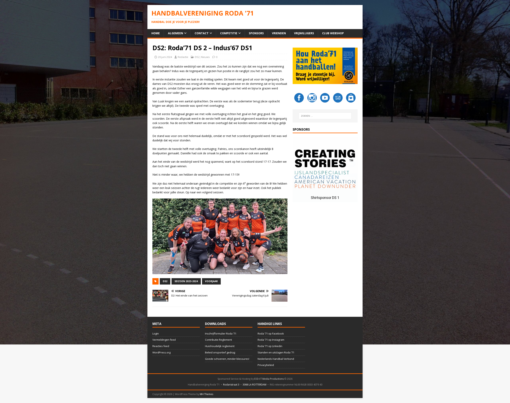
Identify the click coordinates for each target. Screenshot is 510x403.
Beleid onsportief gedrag (220, 352)
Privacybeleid (266, 365)
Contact (202, 33)
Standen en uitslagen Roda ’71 (276, 352)
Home (155, 33)
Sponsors (256, 33)
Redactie (183, 57)
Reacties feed (160, 346)
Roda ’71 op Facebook (271, 333)
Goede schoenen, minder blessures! (227, 359)
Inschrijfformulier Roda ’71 (220, 333)
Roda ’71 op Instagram (271, 339)
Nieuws (205, 57)
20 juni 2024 (165, 57)
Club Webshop (333, 33)
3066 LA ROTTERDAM (254, 384)
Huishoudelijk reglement (219, 346)
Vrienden (279, 33)
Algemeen (175, 33)
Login (155, 333)
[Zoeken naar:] (325, 115)
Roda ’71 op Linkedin (270, 346)
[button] (325, 169)
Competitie (228, 33)
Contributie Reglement (218, 339)
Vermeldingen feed (164, 339)
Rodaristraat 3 (231, 384)
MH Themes (206, 394)
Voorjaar (211, 281)
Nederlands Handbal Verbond (276, 359)
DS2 (197, 57)
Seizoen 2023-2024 (186, 281)
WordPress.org (161, 352)
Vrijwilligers (304, 33)
